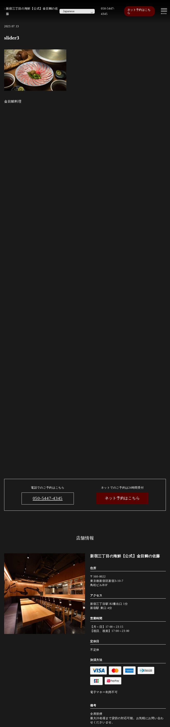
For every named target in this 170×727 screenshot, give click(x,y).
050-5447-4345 (108, 11)
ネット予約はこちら (139, 11)
